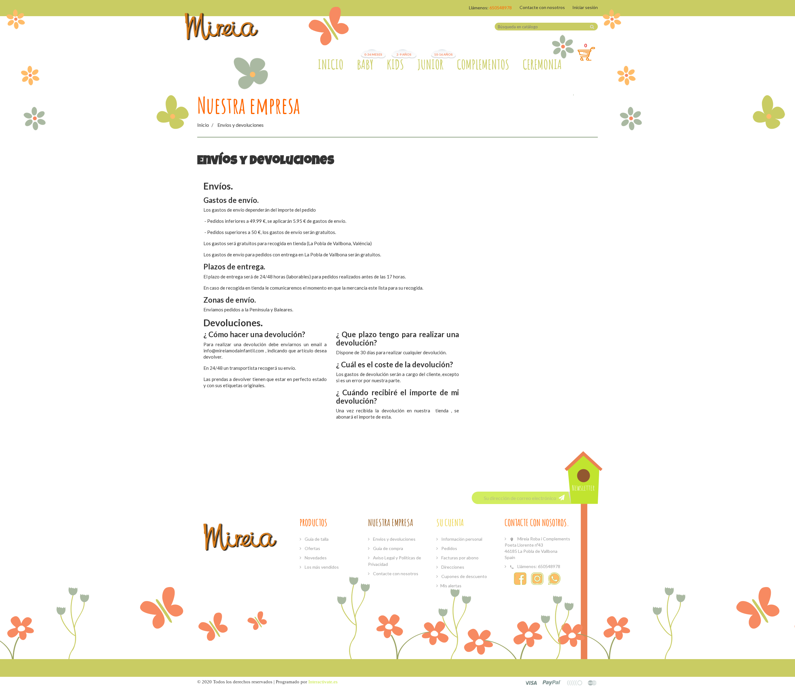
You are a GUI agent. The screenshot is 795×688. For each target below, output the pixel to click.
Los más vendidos (321, 567)
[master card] (552, 682)
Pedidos (448, 548)
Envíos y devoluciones (394, 539)
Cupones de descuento (463, 576)
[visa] (531, 682)
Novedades (315, 557)
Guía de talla (316, 539)
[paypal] (575, 682)
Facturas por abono (459, 557)
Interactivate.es (323, 681)
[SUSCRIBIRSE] (561, 497)
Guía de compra (387, 548)
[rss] (592, 682)
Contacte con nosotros (542, 7)
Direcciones (452, 567)
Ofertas (312, 548)
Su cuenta (450, 522)
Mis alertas (450, 585)
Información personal (461, 539)
